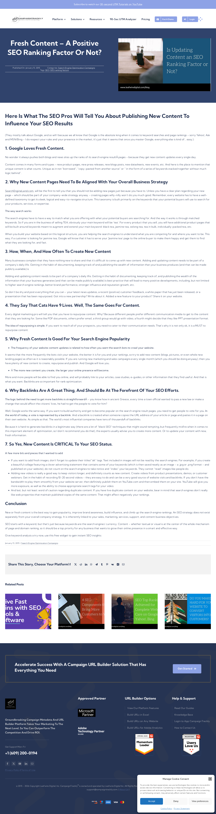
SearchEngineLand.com (19, 190)
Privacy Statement (182, 808)
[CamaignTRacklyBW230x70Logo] (27, 19)
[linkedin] (26, 763)
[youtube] (19, 763)
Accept (151, 801)
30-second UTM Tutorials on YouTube (121, 4)
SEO (47, 70)
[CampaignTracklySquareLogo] (10, 704)
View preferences (200, 801)
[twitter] (13, 763)
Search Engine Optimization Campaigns (76, 68)
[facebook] (7, 763)
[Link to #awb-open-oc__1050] (200, 19)
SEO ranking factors (59, 70)
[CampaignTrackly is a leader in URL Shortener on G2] (144, 744)
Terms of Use (28, 770)
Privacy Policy (12, 770)
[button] (210, 778)
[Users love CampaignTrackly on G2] (191, 744)
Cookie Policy (166, 808)
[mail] (32, 763)
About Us (123, 789)
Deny (176, 801)
